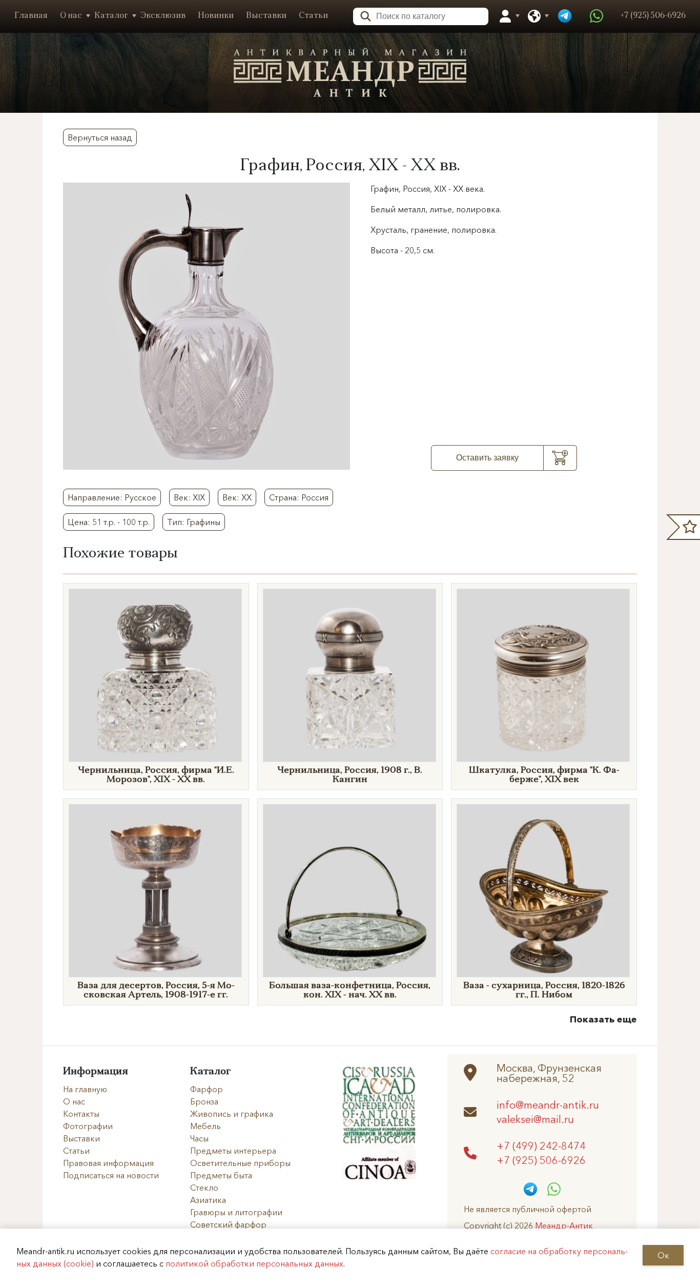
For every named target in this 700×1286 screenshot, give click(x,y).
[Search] (362, 15)
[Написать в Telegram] (565, 16)
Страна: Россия (298, 497)
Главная (31, 16)
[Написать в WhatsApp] (596, 16)
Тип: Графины (193, 522)
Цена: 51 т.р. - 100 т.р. (109, 522)
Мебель (205, 1126)
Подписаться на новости (111, 1175)
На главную (85, 1089)
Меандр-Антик (564, 1225)
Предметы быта (221, 1175)
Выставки (266, 16)
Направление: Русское (112, 497)
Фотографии (88, 1126)
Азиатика (208, 1200)
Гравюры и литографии (236, 1212)
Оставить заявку (487, 457)
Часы (199, 1138)
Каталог (111, 16)
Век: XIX (189, 497)
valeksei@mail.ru (535, 1119)
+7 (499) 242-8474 (541, 1145)
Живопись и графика (231, 1114)
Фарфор (206, 1089)
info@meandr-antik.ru (548, 1104)
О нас (71, 16)
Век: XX (237, 497)
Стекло (204, 1187)
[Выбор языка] (534, 16)
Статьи (313, 16)
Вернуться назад (100, 137)
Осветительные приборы (240, 1163)
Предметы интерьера (233, 1151)
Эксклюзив (163, 16)
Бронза (204, 1101)
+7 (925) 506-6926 (541, 1160)
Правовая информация (108, 1163)
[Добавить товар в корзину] (560, 458)
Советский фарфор (228, 1224)
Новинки (216, 16)
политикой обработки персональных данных (254, 1263)
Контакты (81, 1114)
